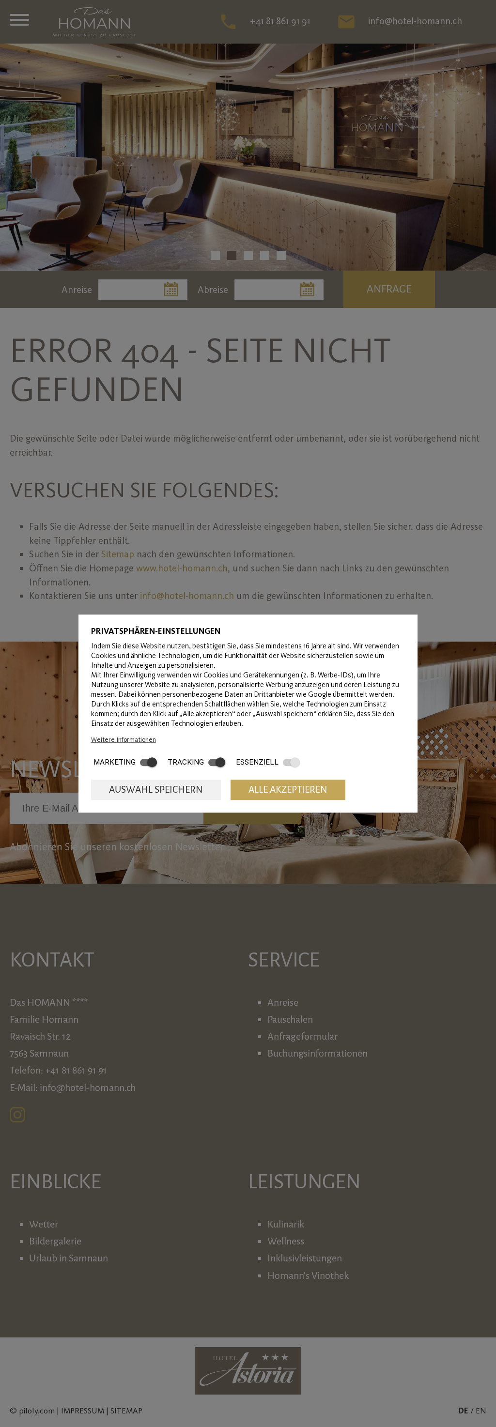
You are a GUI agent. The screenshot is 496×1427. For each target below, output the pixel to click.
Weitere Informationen (123, 740)
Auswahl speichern (156, 790)
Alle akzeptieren (287, 790)
